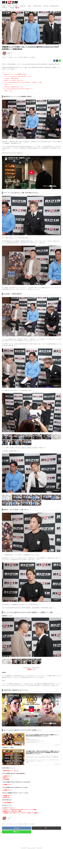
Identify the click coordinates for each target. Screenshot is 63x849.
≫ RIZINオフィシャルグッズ (8, 808)
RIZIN (8, 53)
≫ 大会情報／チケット (7, 776)
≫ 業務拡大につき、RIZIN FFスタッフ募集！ (12, 811)
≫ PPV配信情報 (5, 779)
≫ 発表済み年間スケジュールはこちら (10, 770)
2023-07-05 (9, 52)
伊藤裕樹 (29, 669)
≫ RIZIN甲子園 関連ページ (8, 802)
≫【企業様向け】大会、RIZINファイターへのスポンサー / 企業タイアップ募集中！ (20, 812)
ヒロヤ (34, 669)
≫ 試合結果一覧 (5, 797)
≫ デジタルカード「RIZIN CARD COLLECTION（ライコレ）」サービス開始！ (19, 809)
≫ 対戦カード (5, 777)
